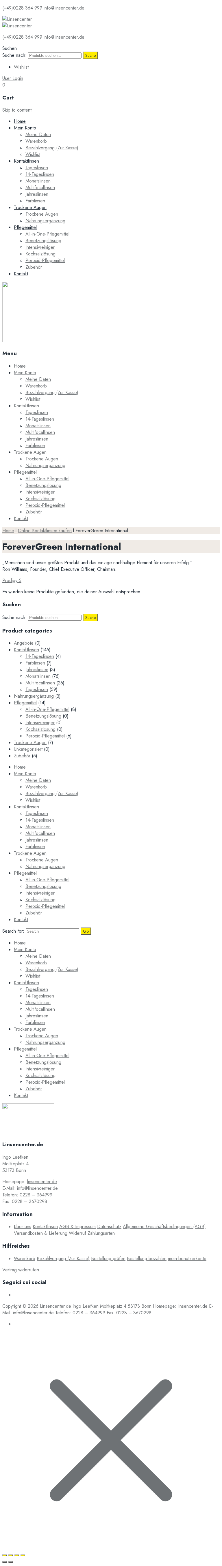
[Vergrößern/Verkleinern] (23, 1555)
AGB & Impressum (77, 1226)
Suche (90, 55)
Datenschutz (109, 1226)
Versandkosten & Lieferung (40, 1233)
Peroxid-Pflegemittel (45, 260)
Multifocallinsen (40, 187)
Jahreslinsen (36, 194)
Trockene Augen (30, 207)
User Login (12, 78)
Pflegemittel (25, 227)
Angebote (24, 643)
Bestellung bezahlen (146, 1258)
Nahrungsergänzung (45, 220)
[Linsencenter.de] (17, 19)
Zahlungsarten (101, 1233)
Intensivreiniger (40, 247)
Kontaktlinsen (26, 161)
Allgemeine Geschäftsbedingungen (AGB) (164, 1226)
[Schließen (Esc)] (4, 1555)
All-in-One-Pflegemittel (47, 234)
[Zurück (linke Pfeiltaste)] (4, 1562)
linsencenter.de (42, 1181)
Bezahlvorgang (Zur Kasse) (51, 147)
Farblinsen (35, 200)
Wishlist (21, 67)
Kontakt (21, 273)
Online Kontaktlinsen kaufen (45, 530)
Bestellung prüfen (108, 1258)
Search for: (13, 931)
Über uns (22, 1226)
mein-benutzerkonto (187, 1258)
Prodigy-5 (11, 580)
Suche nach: (14, 55)
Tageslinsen (36, 167)
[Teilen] (10, 1555)
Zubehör (33, 267)
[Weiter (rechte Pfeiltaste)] (10, 1562)
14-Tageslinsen (39, 174)
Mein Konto (25, 128)
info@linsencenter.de (37, 1188)
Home (20, 121)
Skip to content (17, 110)
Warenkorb (36, 141)
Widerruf (77, 1233)
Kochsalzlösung (40, 254)
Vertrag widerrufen (20, 1269)
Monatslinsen (38, 181)
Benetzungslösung (43, 240)
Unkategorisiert (28, 749)
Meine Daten (38, 134)
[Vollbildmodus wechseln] (16, 1555)
